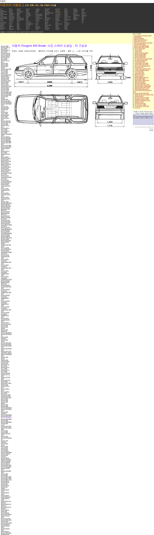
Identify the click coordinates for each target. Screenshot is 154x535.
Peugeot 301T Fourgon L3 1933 (6, 323)
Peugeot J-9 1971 (6, 518)
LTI (36, 25)
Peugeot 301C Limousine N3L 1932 (5, 190)
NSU (46, 23)
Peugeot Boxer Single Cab (5, 510)
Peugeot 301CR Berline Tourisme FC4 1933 (5, 217)
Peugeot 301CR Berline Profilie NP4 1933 (5, 213)
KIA (37, 12)
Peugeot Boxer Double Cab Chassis (5, 487)
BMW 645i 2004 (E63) (140, 40)
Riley (56, 22)
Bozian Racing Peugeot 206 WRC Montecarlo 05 (6, 533)
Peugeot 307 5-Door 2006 (5, 370)
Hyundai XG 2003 (140, 61)
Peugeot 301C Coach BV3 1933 (6, 169)
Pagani (47, 29)
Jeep (27, 29)
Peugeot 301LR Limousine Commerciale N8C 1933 (6, 291)
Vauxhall (75, 14)
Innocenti (28, 22)
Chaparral (11, 16)
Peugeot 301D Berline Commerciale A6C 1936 (6, 244)
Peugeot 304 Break (6, 332)
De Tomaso (20, 11)
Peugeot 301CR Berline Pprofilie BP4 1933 (5, 209)
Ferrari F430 (138, 51)
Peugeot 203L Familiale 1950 (5, 77)
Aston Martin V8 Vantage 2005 (142, 35)
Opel (46, 26)
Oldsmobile (48, 25)
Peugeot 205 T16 (6, 122)
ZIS (83, 22)
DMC (18, 15)
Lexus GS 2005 (139, 71)
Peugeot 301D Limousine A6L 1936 (5, 256)
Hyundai (28, 15)
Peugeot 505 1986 (6, 466)
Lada (83, 14)
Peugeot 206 (4, 123)
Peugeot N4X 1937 (6, 520)
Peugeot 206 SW (5, 139)
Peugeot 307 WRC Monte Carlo (6, 383)
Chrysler (11, 19)
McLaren (47, 11)
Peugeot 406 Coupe (4, 424)
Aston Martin (3, 18)
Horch (27, 10)
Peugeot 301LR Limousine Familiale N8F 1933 (5, 297)
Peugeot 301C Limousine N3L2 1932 (5, 194)
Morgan (47, 19)
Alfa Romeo (3, 11)
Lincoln (38, 20)
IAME (27, 16)
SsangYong (67, 16)
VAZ (83, 18)
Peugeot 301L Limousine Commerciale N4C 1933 (6, 261)
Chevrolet (11, 18)
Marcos (38, 26)
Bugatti (11, 10)
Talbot (66, 26)
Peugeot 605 (4, 474)
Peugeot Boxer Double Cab (5, 483)
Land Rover (39, 18)
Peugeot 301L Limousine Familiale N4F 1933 (5, 273)
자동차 (151, 129)
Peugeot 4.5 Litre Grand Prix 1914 (6, 395)
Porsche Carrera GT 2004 (142, 97)
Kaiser (37, 11)
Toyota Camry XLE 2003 (142, 106)
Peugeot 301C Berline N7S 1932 (6, 163)
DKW (18, 14)
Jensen (38, 8)
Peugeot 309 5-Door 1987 (5, 392)
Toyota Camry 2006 (140, 104)
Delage (19, 12)
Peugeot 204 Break (6, 102)
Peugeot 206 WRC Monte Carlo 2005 (6, 146)
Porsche (57, 16)
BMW (1, 26)
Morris (46, 20)
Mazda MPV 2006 (140, 78)
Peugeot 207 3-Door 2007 (5, 151)
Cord (10, 23)
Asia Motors (3, 16)
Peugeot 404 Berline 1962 (4, 405)
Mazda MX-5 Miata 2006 (142, 80)
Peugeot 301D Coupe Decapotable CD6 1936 (6, 252)
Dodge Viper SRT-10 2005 (141, 47)
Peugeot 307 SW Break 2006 (5, 380)
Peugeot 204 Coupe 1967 (4, 113)
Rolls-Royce (58, 23)
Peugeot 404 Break (6, 407)
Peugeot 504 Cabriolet (4, 441)
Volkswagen (76, 15)
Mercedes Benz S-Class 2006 (143, 86)
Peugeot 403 (4, 399)
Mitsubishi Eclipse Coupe (142, 89)
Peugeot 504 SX (5, 462)
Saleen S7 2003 (139, 102)
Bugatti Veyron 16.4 (139, 41)
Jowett (37, 10)
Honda (28, 8)
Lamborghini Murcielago (142, 70)
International (29, 23)
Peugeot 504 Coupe (4, 444)
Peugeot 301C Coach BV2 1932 (6, 166)
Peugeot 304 (4, 325)
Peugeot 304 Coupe (4, 340)
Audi (1, 19)
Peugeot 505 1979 (6, 465)
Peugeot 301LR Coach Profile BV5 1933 (6, 286)
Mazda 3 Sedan (139, 76)
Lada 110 (137, 107)
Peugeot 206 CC (5, 136)
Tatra (65, 27)
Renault (57, 20)
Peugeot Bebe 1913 (6, 479)
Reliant (57, 19)
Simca (66, 12)
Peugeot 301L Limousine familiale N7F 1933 (6, 278)
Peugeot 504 (4, 436)
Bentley (2, 25)
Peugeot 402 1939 (6, 397)
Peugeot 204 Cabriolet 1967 (5, 107)
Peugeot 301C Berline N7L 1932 (6, 160)
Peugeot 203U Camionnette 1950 (6, 85)
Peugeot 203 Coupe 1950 (4, 71)
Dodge (19, 16)
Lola (37, 22)
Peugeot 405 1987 (6, 416)
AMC (1, 15)
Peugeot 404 (4, 400)
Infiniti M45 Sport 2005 (141, 63)
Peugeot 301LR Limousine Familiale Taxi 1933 (5, 303)
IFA (27, 18)
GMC (18, 26)
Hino (18, 27)
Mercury (47, 14)
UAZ (83, 16)
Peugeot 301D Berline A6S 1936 (6, 239)
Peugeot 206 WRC (6, 141)
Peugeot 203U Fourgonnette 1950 (6, 91)
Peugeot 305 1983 (6, 344)
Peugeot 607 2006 (6, 476)
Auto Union (3, 22)
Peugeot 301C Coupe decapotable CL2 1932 (6, 173)
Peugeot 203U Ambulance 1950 (6, 79)
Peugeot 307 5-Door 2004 (5, 367)
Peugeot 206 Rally (6, 138)
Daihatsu (11, 29)
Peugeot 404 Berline (4, 402)
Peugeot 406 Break (6, 422)
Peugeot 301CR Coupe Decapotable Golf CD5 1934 (6, 233)
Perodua (57, 11)
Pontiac (57, 15)
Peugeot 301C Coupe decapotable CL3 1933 (6, 177)
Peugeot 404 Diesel (6, 414)
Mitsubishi (47, 18)
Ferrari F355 (138, 50)
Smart (66, 15)
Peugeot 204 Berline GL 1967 (5, 100)
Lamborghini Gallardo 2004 (143, 68)
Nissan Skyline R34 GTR (142, 93)
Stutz (65, 20)
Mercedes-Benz (49, 12)
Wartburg (75, 18)
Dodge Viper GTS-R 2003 (141, 45)
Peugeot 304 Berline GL (4, 330)
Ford (18, 23)
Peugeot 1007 (5, 46)
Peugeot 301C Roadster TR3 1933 (6, 202)
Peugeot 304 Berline (4, 327)
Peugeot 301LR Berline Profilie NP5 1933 (5, 282)
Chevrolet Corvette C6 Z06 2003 (143, 42)
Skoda (66, 14)
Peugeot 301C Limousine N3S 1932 (5, 198)
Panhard (57, 8)
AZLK (83, 8)
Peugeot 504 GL (5, 453)
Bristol (2, 29)
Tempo (66, 29)
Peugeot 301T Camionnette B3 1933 (5, 319)
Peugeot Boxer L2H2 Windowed (6, 496)
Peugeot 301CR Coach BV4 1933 (6, 221)
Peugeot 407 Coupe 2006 (4, 431)
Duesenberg (20, 19)
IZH (83, 11)
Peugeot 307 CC (5, 373)
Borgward (3, 27)
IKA (27, 19)
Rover (57, 25)
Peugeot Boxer (5, 481)
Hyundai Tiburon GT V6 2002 (143, 58)
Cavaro (11, 15)
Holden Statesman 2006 (141, 53)
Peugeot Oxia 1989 (6, 522)
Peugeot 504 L (5, 458)
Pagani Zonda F (139, 96)
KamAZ (84, 12)
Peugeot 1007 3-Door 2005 (5, 48)
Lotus (37, 23)
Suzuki (66, 25)
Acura (1, 10)
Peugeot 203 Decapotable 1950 (6, 74)
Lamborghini (39, 15)
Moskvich (84, 15)
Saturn (57, 29)
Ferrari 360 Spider (140, 48)
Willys (74, 19)
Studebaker (67, 19)
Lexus (37, 19)
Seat (65, 10)
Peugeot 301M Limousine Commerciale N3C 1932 (6, 309)
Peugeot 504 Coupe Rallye (4, 450)
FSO (18, 25)
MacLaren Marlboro (140, 83)
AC (1, 8)
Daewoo (11, 26)
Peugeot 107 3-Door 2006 (5, 58)
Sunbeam (67, 23)
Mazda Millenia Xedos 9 (141, 77)
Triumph (75, 11)
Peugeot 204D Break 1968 (5, 115)
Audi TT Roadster (139, 38)
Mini (46, 16)
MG (46, 15)
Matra (37, 29)
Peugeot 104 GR (5, 54)
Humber (28, 12)
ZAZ (83, 19)
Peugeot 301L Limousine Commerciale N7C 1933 (6, 267)
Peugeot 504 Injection (4, 455)
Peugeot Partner (5, 524)
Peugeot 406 (4, 420)
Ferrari (18, 20)
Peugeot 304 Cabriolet (4, 337)
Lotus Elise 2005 (139, 73)
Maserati (38, 27)
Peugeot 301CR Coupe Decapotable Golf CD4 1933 (6, 229)
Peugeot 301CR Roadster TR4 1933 (6, 236)
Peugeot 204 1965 (6, 93)
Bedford (2, 23)
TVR (74, 12)
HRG (27, 11)
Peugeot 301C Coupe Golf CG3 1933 (5, 186)
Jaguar (28, 27)
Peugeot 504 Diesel (6, 452)
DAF (10, 27)
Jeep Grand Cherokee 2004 (142, 65)
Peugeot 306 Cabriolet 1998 (5, 360)
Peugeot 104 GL (5, 53)
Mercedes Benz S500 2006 (142, 87)
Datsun (19, 10)
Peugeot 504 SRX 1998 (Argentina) (6, 460)
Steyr (65, 18)
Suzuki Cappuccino (140, 103)
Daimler (19, 8)
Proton (57, 18)
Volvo (74, 16)
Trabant (75, 10)
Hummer (28, 14)
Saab (56, 26)
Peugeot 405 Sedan (6, 419)
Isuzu (27, 26)
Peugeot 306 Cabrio (4, 357)
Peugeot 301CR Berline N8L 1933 (6, 205)
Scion (65, 8)
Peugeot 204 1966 (6, 95)
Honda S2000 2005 (140, 55)
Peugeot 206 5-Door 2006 (5, 131)
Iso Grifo (28, 25)
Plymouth (58, 14)
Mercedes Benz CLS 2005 (142, 84)
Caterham (11, 14)
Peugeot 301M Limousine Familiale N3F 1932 (5, 314)
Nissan (47, 22)
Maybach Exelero (140, 74)
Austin (2, 20)
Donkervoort (20, 18)
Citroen (11, 20)
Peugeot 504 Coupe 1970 (4, 447)
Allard (1, 12)
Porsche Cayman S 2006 (141, 99)
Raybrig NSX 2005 (140, 57)
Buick (10, 11)
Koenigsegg (39, 14)
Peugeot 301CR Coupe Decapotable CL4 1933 (6, 224)
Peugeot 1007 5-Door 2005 (5, 51)
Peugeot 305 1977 (6, 342)
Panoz (57, 10)
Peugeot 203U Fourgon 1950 (5, 88)
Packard (47, 27)
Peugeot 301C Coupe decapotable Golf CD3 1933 (6, 181)
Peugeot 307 (4, 363)
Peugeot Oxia (4, 521)
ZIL (82, 20)
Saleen (57, 27)
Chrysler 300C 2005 (139, 44)
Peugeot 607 (4, 475)
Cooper (11, 22)
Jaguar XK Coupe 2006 (141, 64)
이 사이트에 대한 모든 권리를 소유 (144, 126)
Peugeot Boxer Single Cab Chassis (6, 513)
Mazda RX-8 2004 (140, 81)
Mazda (47, 10)
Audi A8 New (138, 37)
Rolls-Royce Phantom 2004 (142, 100)
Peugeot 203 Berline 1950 (4, 64)
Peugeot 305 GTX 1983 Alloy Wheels (6, 352)
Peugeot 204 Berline (4, 97)
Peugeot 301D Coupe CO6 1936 (6, 248)
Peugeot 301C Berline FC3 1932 (6, 157)
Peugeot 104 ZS (5, 56)
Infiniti (27, 20)
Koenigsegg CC (139, 67)
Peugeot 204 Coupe (4, 110)
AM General (3, 14)
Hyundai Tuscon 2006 (141, 60)
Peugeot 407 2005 (6, 426)
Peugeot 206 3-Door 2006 (5, 128)
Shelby (66, 11)
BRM (10, 8)
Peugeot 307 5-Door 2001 (5, 365)
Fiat (18, 22)
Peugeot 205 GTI (6, 121)
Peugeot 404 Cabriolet (4, 412)
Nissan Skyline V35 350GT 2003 (144, 94)
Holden (19, 29)
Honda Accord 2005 (140, 54)
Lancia (37, 16)
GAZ (83, 10)
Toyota (75, 8)
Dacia (10, 25)
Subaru (66, 22)
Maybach (47, 8)
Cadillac (11, 12)
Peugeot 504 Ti (5, 463)
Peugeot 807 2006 (6, 478)
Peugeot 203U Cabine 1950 (5, 82)
